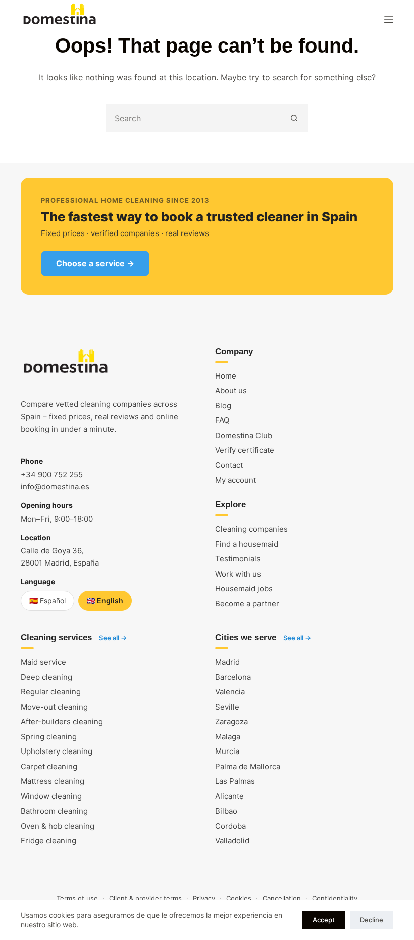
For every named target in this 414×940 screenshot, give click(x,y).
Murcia (227, 751)
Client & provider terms (145, 898)
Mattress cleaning (52, 781)
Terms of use (77, 898)
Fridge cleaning (48, 840)
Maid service (43, 662)
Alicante (229, 796)
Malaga (227, 736)
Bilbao (226, 811)
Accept (324, 920)
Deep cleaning (46, 677)
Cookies (238, 898)
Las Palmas (235, 781)
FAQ (222, 420)
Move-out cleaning (54, 707)
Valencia (230, 691)
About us (231, 390)
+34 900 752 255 (52, 474)
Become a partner (247, 603)
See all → (113, 638)
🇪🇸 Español (47, 600)
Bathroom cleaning (54, 811)
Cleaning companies (251, 529)
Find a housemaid (246, 544)
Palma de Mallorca (247, 766)
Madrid (227, 662)
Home (225, 376)
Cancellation (282, 898)
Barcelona (233, 677)
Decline (371, 920)
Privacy (204, 898)
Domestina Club (243, 435)
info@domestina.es (55, 486)
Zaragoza (231, 721)
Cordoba (230, 826)
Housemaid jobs (244, 588)
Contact (229, 465)
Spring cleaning (49, 736)
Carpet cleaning (49, 766)
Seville (227, 707)
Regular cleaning (51, 691)
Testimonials (238, 558)
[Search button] (294, 118)
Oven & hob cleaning (57, 826)
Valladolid (232, 840)
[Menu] (388, 19)
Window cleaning (51, 796)
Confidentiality (334, 898)
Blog (223, 405)
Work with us (238, 574)
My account (235, 480)
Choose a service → (95, 263)
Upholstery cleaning (56, 751)
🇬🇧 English (105, 600)
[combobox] (194, 118)
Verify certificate (244, 450)
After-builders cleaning (62, 721)
